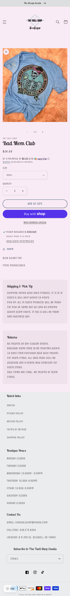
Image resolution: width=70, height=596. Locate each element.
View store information (20, 241)
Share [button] (10, 249)
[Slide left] (27, 132)
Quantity (7, 183)
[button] (4, 22)
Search (11, 405)
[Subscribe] (59, 558)
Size (5, 168)
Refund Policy (15, 421)
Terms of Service (17, 429)
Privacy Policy (15, 413)
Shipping (6, 162)
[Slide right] (42, 132)
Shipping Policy (15, 437)
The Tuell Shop (30, 594)
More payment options (35, 222)
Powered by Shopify (44, 594)
